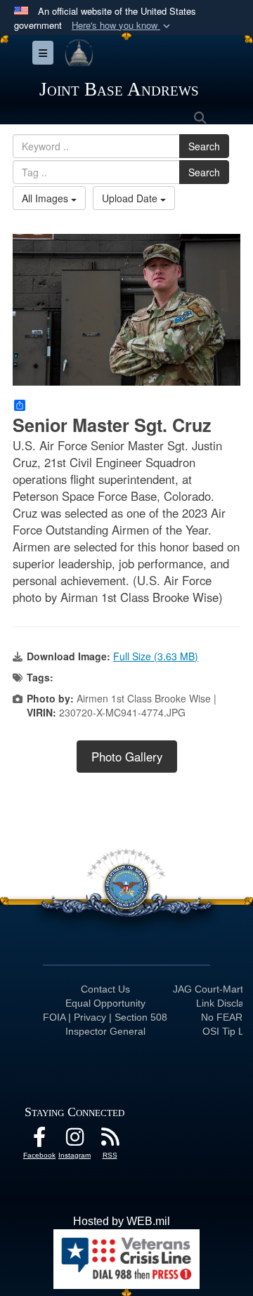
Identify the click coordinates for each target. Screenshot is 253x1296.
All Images (46, 198)
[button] (122, 25)
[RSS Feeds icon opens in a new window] (109, 1140)
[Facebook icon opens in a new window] (39, 1140)
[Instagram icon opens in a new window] (74, 1140)
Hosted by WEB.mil (121, 1221)
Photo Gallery (126, 756)
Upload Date (131, 198)
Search (204, 146)
